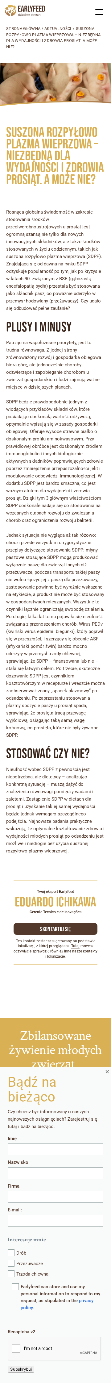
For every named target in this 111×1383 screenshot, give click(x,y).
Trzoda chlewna (32, 1274)
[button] (99, 12)
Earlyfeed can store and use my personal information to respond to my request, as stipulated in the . (60, 1297)
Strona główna (23, 28)
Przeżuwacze (29, 1263)
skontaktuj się (55, 929)
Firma (13, 1186)
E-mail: (15, 1210)
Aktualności (58, 28)
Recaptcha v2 (21, 1332)
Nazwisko (18, 1162)
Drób (21, 1253)
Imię (12, 1138)
